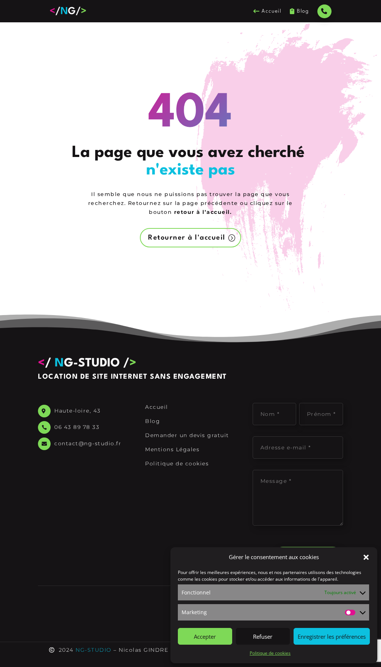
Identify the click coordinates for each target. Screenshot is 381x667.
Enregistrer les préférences (332, 636)
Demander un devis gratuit (187, 435)
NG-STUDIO (94, 650)
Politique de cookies (270, 653)
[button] (366, 557)
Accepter (205, 636)
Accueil (272, 11)
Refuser (262, 636)
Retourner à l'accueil (186, 237)
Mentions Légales (172, 449)
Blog (303, 11)
